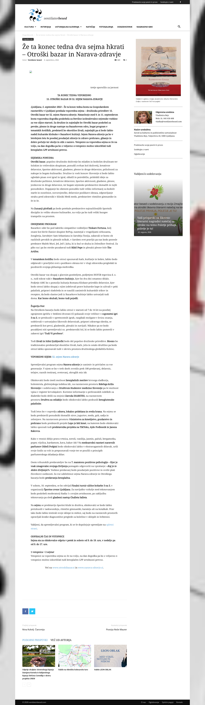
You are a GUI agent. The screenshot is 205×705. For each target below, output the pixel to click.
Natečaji (90, 26)
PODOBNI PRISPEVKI (35, 640)
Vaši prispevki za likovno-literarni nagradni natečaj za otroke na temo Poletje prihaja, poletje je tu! (157, 223)
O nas (143, 702)
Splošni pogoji (167, 702)
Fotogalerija (106, 26)
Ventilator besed (35, 60)
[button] (179, 27)
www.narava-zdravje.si (90, 567)
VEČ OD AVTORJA (61, 640)
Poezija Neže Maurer (116, 629)
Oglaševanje (139, 154)
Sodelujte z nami (166, 2)
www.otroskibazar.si (64, 567)
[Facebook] (180, 2)
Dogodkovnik (124, 26)
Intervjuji (46, 26)
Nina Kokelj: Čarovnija (33, 629)
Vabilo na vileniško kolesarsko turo (73, 669)
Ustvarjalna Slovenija (67, 26)
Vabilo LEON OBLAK (102, 669)
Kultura (29, 26)
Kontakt (179, 702)
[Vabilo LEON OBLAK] (110, 656)
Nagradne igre (145, 26)
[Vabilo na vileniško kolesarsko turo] (74, 656)
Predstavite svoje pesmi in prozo (145, 2)
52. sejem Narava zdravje (65, 356)
